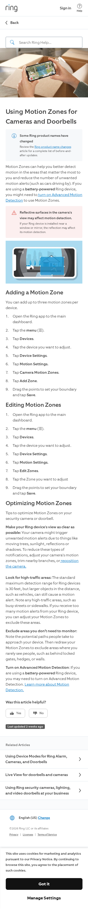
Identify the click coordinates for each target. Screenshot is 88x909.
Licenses (28, 834)
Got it (44, 884)
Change (44, 818)
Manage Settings (44, 898)
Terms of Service (47, 834)
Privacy (13, 834)
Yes (18, 713)
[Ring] (11, 8)
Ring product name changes (52, 147)
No (41, 713)
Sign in (65, 8)
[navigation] (44, 38)
